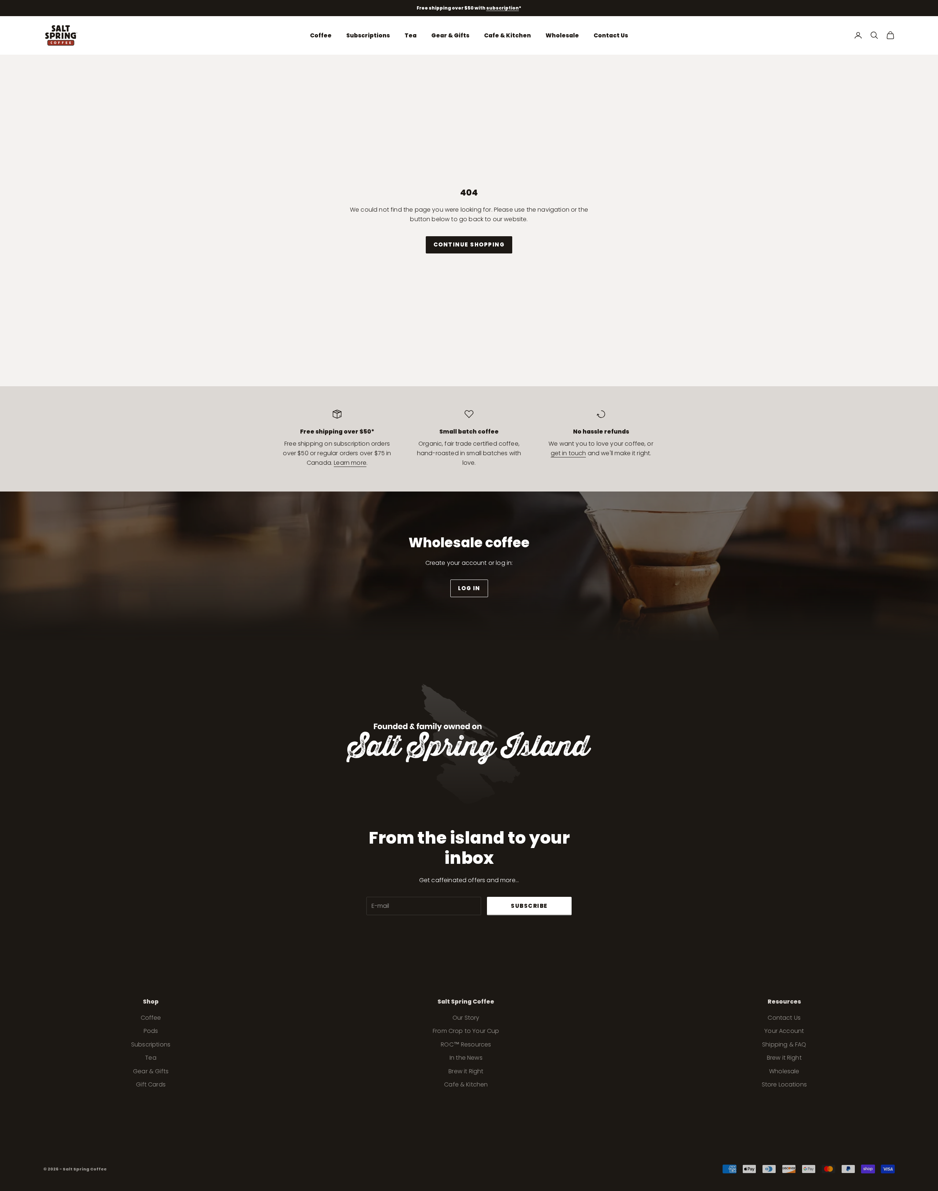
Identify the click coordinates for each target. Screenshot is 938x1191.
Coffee (321, 35)
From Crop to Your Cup (466, 1031)
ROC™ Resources (466, 1044)
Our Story (466, 1017)
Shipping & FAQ (784, 1044)
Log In (469, 588)
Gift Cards (151, 1084)
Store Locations (784, 1084)
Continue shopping (469, 244)
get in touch (568, 453)
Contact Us (611, 35)
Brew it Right (465, 1071)
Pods (151, 1031)
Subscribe (529, 906)
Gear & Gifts (450, 35)
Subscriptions (368, 35)
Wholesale (562, 35)
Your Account (784, 1031)
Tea (411, 35)
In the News (466, 1057)
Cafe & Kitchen (507, 35)
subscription (502, 8)
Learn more (350, 463)
